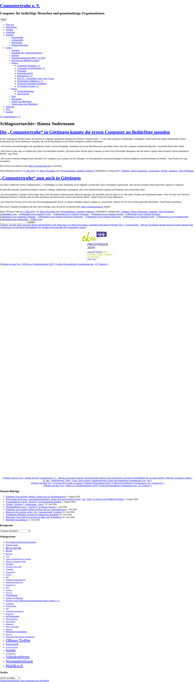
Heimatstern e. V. (25, 76)
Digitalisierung (10, 585)
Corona (9, 569)
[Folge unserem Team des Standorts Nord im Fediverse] (138, 217)
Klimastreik (10, 624)
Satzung (15, 55)
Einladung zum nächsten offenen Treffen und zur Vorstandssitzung (36, 496)
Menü (3, 20)
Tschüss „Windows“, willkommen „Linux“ (25, 504)
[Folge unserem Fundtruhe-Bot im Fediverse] (172, 217)
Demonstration (10, 572)
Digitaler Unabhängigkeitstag (15, 580)
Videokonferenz (18, 657)
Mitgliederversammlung (16, 520)
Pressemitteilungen (25, 91)
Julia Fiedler (10, 621)
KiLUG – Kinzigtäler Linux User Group (35, 78)
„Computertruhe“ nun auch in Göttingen (40, 177)
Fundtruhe (10, 32)
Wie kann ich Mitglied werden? (25, 60)
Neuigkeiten (11, 27)
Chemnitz (9, 564)
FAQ (8, 109)
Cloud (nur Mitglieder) (21, 101)
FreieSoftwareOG (25, 73)
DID (7, 577)
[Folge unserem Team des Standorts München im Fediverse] (103, 217)
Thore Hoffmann (186, 171)
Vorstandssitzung (19, 661)
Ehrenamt (9, 590)
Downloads (16, 99)
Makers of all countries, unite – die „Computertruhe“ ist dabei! (34, 512)
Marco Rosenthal (47, 171)
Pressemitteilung (68, 171)
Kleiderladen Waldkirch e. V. (30, 81)
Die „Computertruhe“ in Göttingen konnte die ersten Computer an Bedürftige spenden (85, 132)
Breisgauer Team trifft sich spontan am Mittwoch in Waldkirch (34, 517)
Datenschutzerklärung (10, 680)
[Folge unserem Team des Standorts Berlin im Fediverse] (107, 214)
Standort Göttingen (85, 171)
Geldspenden (17, 40)
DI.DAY (9, 575)
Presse (14, 89)
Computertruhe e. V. (20, 5)
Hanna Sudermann (139, 171)
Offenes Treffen (18, 640)
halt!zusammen (12, 616)
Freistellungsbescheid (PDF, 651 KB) (28, 58)
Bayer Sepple (13, 547)
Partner (14, 63)
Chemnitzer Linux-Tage (14, 567)
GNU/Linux (11, 606)
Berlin (9, 550)
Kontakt (9, 112)
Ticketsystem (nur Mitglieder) (24, 104)
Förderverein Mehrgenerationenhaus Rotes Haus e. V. (33, 600)
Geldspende (10, 604)
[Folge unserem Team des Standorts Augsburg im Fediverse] (71, 214)
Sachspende (154, 171)
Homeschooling (12, 619)
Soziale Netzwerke (12, 647)
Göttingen (125, 171)
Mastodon (9, 629)
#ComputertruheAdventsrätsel (21, 542)
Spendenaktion (11, 653)
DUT (7, 588)
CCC (8, 556)
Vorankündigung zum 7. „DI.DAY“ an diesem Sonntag (31, 507)
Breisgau (9, 554)
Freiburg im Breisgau (14, 598)
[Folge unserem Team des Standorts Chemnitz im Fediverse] (18, 217)
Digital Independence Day (14, 582)
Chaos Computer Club (16, 561)
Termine (9, 30)
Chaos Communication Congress (18, 559)
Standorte (10, 106)
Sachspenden (17, 37)
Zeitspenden (16, 42)
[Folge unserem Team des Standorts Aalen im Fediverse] (35, 214)
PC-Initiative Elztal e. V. (28, 86)
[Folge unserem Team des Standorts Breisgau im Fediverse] (142, 214)
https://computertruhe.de (39, 166)
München (9, 634)
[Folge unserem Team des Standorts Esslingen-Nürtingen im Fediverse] (60, 217)
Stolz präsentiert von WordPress (34, 680)
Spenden (10, 35)
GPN (7, 609)
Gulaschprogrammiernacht (15, 611)
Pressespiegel (23, 94)
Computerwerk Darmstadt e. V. (31, 68)
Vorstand (15, 50)
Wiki (13, 96)
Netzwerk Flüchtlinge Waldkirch (32, 83)
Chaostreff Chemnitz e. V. (29, 65)
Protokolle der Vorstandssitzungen (26, 53)
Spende (164, 171)
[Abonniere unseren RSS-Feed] (36, 219)
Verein (9, 47)
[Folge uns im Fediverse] (8, 214)
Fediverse (9, 592)
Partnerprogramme (19, 45)
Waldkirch (14, 665)
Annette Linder (12, 545)
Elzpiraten (21, 71)
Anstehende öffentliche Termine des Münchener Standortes (32, 514)
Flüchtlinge (11, 595)
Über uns (10, 24)
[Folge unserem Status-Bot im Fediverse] (14, 219)
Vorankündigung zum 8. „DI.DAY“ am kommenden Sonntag (33, 502)
